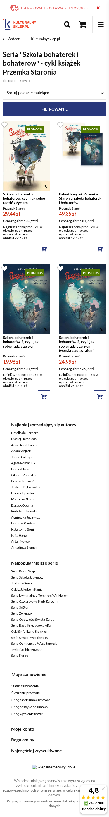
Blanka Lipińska (22, 493)
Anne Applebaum (24, 445)
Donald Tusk (20, 469)
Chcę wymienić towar (27, 714)
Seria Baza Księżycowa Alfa (31, 625)
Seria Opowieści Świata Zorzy (32, 619)
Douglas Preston (23, 523)
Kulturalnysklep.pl (45, 39)
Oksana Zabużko (23, 475)
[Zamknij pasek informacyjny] (98, 8)
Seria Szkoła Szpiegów (27, 577)
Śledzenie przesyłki (25, 693)
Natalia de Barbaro (25, 433)
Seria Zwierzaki (22, 613)
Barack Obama (22, 505)
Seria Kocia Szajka (24, 571)
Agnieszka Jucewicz (25, 517)
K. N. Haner (19, 535)
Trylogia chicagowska (26, 650)
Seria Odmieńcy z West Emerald (34, 643)
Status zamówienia (25, 686)
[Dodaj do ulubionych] (4, 124)
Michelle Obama (23, 499)
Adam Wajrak (21, 451)
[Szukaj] (67, 24)
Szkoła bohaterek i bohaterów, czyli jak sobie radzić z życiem (24, 198)
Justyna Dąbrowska (25, 487)
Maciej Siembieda (24, 439)
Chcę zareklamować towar (30, 700)
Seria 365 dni (20, 607)
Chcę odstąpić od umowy (29, 707)
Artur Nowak (20, 541)
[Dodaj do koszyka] (44, 249)
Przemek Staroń (22, 481)
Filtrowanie (55, 109)
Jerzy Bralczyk (21, 457)
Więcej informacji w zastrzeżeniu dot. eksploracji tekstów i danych (55, 803)
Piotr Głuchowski (24, 511)
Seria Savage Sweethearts (29, 638)
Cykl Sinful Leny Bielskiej (29, 631)
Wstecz (13, 39)
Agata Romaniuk (23, 463)
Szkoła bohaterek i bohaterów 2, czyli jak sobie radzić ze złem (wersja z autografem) (76, 344)
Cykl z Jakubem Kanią (26, 589)
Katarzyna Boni (22, 529)
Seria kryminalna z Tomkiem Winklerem (39, 595)
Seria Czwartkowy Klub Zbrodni (34, 601)
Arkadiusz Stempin (25, 547)
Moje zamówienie (29, 674)
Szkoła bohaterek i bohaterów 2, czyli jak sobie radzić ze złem (21, 342)
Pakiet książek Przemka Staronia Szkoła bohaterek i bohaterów (80, 198)
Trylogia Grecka (22, 583)
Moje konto (22, 729)
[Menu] (100, 24)
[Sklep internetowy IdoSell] (54, 767)
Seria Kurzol (20, 655)
